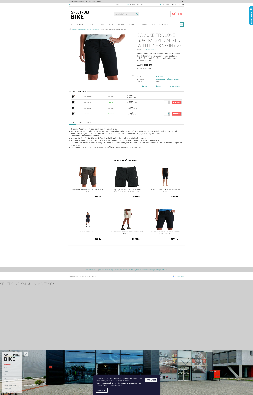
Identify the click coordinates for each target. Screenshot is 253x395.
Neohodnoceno (151, 50)
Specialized (160, 77)
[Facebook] (70, 4)
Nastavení (101, 390)
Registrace (174, 4)
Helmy (111, 24)
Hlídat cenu (176, 86)
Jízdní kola (80, 24)
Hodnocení (89, 123)
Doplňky (121, 24)
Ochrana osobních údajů (106, 270)
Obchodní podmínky (92, 270)
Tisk (145, 86)
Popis (72, 123)
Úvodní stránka (71, 24)
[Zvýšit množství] (169, 101)
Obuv (102, 24)
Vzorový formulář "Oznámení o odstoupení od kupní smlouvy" (149, 270)
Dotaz (160, 86)
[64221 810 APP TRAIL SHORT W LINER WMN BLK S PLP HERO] (73, 96)
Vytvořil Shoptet (179, 276)
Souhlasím (151, 380)
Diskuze (80, 123)
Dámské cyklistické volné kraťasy (167, 79)
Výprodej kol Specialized (160, 24)
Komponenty (133, 24)
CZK (180, 4)
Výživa (144, 24)
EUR (183, 4)
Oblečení (92, 24)
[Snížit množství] (169, 103)
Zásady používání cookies (122, 270)
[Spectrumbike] (80, 15)
